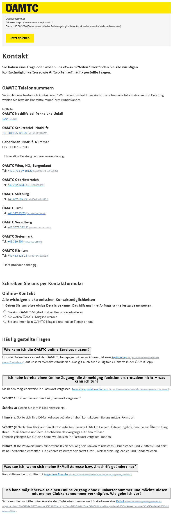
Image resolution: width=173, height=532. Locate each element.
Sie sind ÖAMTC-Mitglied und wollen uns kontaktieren (45, 312)
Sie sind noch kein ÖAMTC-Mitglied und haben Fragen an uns (50, 321)
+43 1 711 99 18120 (20, 171)
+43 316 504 (15, 241)
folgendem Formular (56, 474)
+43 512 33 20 (16, 213)
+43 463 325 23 (17, 256)
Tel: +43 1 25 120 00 (14, 133)
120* (5, 119)
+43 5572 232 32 (18, 227)
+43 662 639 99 (17, 199)
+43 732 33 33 (16, 185)
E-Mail (120, 501)
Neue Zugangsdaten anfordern (90, 389)
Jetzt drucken (20, 38)
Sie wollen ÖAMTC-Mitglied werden (32, 317)
